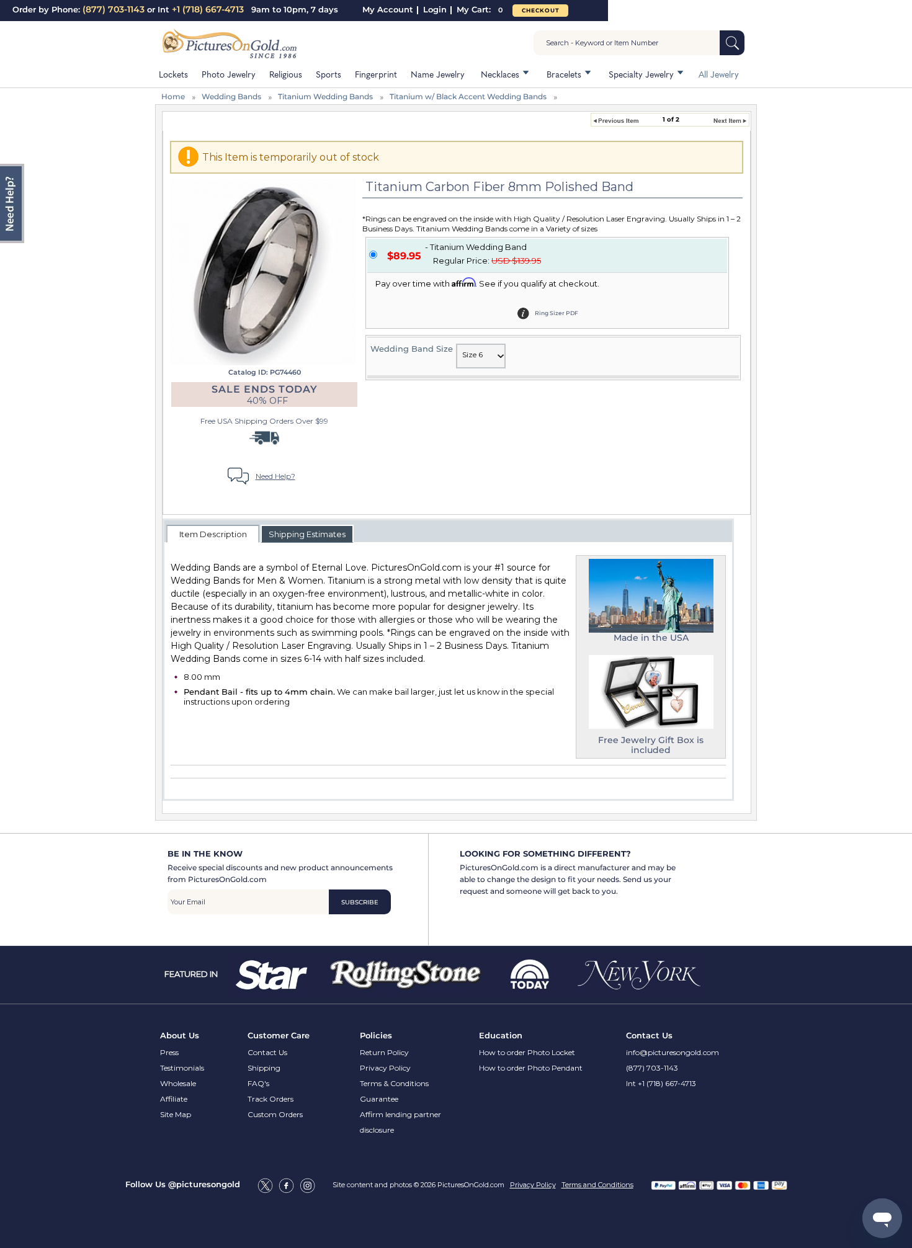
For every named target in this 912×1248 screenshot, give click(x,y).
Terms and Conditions (597, 1184)
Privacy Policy (385, 1067)
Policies (376, 1035)
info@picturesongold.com (672, 1052)
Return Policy (384, 1052)
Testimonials (182, 1067)
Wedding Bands (231, 96)
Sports (328, 74)
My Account (387, 9)
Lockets (173, 74)
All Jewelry (719, 74)
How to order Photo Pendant (531, 1067)
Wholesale (178, 1083)
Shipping (264, 1067)
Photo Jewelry (229, 74)
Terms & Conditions (394, 1083)
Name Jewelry (438, 74)
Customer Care (279, 1035)
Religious (285, 74)
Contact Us (267, 1052)
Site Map (175, 1114)
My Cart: (480, 9)
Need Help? (275, 476)
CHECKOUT (541, 10)
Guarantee (379, 1098)
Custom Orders (275, 1114)
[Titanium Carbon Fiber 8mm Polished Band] (263, 272)
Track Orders (270, 1098)
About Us (179, 1035)
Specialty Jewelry (641, 74)
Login (435, 9)
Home (173, 96)
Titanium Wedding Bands (325, 96)
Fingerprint (376, 74)
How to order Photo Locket (527, 1052)
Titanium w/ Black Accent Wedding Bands (468, 96)
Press (169, 1052)
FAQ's (258, 1083)
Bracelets (564, 74)
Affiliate (173, 1098)
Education (500, 1035)
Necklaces (500, 74)
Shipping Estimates (307, 534)
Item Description (213, 534)
